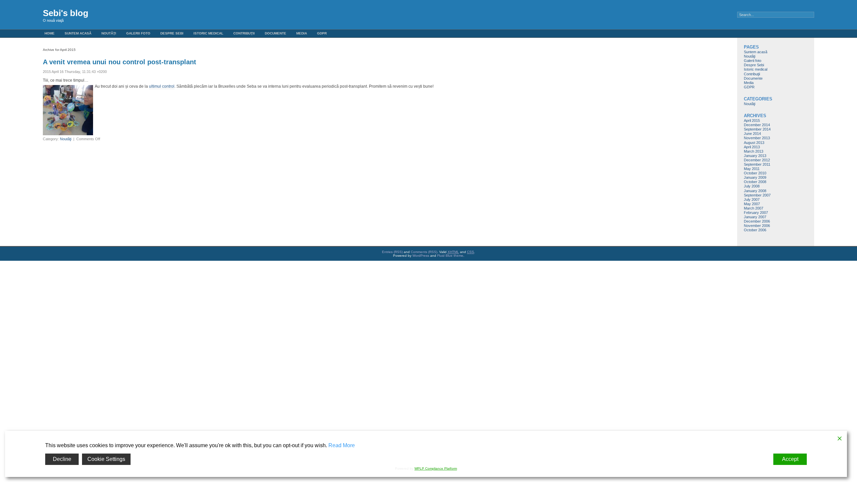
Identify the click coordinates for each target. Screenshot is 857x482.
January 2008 (755, 191)
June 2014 (752, 134)
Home (50, 33)
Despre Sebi (171, 33)
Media (301, 33)
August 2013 (754, 143)
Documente (275, 33)
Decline (62, 459)
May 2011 (752, 169)
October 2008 (755, 182)
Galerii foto (138, 33)
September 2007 (757, 195)
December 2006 (757, 221)
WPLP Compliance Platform (435, 468)
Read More (341, 445)
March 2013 (753, 151)
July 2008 (752, 186)
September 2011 (757, 164)
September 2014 (757, 129)
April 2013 (752, 147)
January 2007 (755, 217)
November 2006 (757, 226)
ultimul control (161, 86)
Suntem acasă (78, 33)
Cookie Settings (106, 459)
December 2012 (757, 160)
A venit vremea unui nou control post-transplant (119, 62)
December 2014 (757, 125)
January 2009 (755, 177)
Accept (790, 459)
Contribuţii (244, 33)
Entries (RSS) (392, 252)
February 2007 (756, 213)
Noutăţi (108, 33)
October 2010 (755, 173)
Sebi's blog (65, 13)
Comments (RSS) (424, 252)
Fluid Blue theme (450, 255)
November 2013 (757, 138)
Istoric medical (208, 33)
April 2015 (752, 120)
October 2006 (755, 230)
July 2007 (752, 199)
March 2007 (753, 208)
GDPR (322, 33)
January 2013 (755, 156)
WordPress (420, 255)
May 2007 (752, 204)
